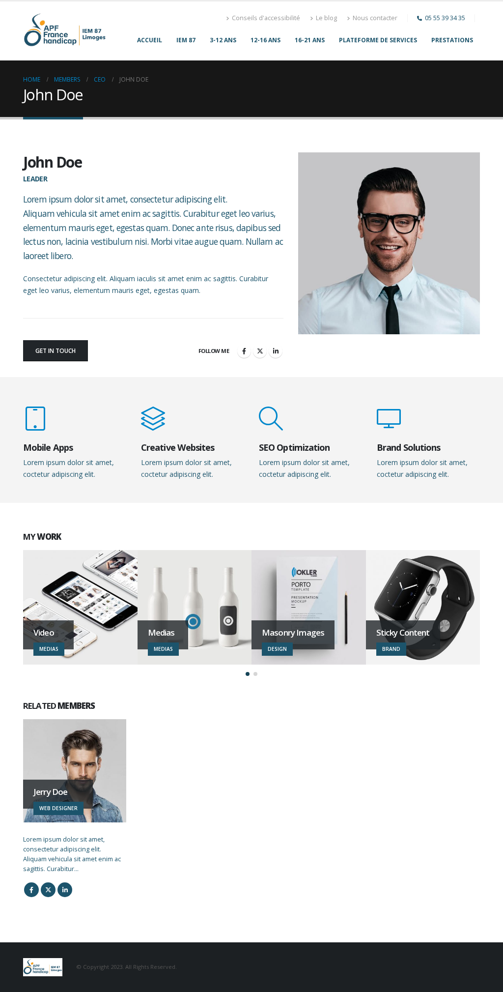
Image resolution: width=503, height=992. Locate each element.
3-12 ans (223, 40)
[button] (248, 674)
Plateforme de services (378, 40)
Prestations (452, 40)
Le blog (326, 18)
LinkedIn (275, 351)
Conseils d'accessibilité (266, 18)
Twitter (260, 351)
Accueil (149, 40)
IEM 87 (186, 40)
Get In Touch (55, 351)
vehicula (71, 213)
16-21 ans (310, 40)
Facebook (244, 351)
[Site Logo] (65, 31)
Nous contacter (375, 18)
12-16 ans (265, 40)
